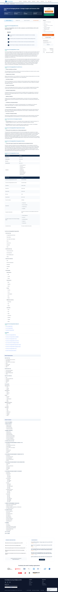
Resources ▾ (33, 1)
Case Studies (25, 1)
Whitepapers (43, 583)
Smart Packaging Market (9, 326)
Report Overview (8, 20)
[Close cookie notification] (56, 588)
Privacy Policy (42, 590)
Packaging (7, 3)
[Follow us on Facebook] (7, 582)
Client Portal (42, 1)
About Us (38, 1)
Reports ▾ (29, 1)
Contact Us (48, 44)
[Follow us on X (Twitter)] (10, 582)
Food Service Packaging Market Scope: (11, 348)
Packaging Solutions (12, 3)
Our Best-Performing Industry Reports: (11, 350)
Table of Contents (27, 20)
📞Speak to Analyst (48, 37)
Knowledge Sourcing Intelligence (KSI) (13, 579)
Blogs (43, 582)
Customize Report (36, 20)
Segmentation (18, 20)
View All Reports (42, 559)
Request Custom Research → (16, 559)
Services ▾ (20, 1)
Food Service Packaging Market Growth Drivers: (12, 340)
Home (4, 3)
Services (30, 583)
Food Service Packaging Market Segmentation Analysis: (13, 344)
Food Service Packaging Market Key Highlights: (12, 336)
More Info (49, 590)
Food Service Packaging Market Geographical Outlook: (13, 346)
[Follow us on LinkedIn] (5, 582)
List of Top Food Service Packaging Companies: (12, 342)
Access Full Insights (49, 11)
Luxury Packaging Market (9, 328)
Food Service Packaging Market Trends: (11, 338)
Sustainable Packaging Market (10, 330)
